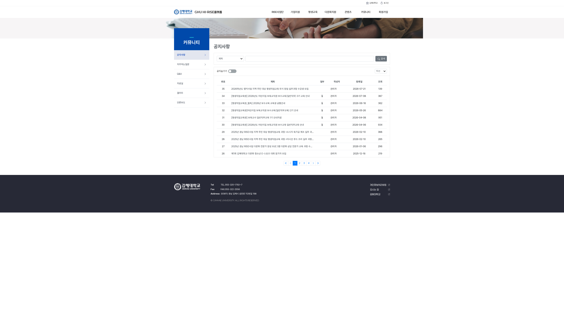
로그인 (386, 3)
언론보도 (181, 102)
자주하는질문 (183, 64)
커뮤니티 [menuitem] (365, 12)
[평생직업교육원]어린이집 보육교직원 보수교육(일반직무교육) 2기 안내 (264, 110)
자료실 (180, 83)
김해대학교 (373, 3)
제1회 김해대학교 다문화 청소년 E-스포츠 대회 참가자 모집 (258, 153)
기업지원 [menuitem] (295, 12)
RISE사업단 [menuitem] (278, 12)
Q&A (179, 73)
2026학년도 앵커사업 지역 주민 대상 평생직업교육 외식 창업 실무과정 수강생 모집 (270, 88)
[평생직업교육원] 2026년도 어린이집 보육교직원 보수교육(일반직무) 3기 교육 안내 (270, 96)
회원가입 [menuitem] (383, 12)
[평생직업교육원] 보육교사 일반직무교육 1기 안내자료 (256, 117)
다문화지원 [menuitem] (330, 12)
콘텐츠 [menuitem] (348, 12)
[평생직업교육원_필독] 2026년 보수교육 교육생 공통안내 (258, 103)
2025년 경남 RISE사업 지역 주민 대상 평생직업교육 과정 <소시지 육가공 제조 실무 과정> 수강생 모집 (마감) (282, 132)
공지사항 (181, 54)
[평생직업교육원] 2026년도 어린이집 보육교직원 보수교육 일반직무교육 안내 (267, 124)
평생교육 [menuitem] (312, 12)
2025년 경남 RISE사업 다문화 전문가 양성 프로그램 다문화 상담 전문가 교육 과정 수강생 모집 (275, 146)
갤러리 (180, 93)
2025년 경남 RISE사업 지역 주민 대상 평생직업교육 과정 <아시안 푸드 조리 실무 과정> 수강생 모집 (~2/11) (281, 139)
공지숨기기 (222, 71)
